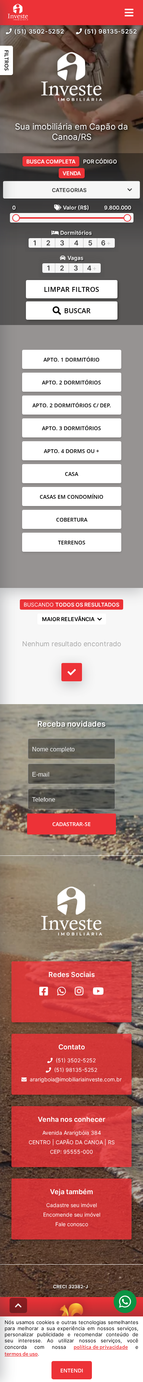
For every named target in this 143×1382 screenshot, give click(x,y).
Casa (71, 473)
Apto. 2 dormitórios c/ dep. (71, 405)
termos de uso (21, 1353)
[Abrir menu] (129, 12)
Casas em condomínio (71, 496)
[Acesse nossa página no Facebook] (43, 991)
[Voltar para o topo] (18, 1305)
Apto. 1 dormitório (71, 359)
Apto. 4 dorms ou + (71, 451)
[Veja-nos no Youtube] (98, 991)
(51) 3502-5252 (39, 31)
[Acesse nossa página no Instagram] (79, 991)
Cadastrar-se (71, 824)
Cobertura (71, 519)
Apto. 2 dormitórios (71, 382)
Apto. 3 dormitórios (71, 428)
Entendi (71, 1370)
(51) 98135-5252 (110, 31)
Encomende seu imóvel (71, 1214)
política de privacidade (101, 1347)
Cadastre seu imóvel (71, 1205)
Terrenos (71, 542)
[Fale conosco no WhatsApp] (61, 991)
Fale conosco (71, 1224)
